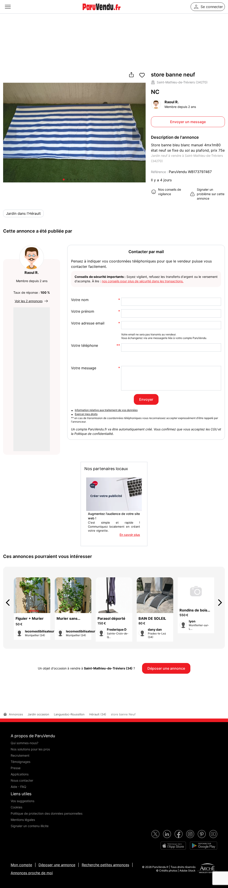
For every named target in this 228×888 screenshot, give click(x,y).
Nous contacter (22, 780)
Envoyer (146, 399)
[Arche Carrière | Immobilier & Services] (207, 868)
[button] (137, 134)
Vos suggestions (22, 801)
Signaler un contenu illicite (30, 826)
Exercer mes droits (86, 414)
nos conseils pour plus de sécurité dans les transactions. (142, 281)
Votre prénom (82, 311)
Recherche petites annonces (105, 865)
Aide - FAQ (18, 787)
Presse (15, 768)
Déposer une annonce (57, 865)
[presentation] (10, 603)
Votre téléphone (84, 345)
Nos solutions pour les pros (30, 749)
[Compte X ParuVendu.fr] (155, 834)
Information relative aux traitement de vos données (106, 410)
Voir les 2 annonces (29, 301)
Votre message (83, 368)
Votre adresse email (87, 323)
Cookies (16, 807)
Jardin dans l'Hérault (23, 213)
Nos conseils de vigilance (169, 192)
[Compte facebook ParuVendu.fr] (179, 834)
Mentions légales (23, 820)
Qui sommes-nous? (24, 743)
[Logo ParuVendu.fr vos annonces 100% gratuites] (101, 12)
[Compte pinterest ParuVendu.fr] (202, 834)
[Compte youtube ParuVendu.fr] (213, 834)
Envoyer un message (188, 122)
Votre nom (80, 300)
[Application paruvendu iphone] (173, 846)
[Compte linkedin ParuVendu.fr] (167, 834)
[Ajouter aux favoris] (142, 75)
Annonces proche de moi (32, 873)
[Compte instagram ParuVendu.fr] (190, 834)
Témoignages (20, 762)
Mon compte (21, 865)
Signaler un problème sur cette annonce (210, 194)
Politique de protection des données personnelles (46, 813)
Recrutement (20, 755)
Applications (19, 774)
